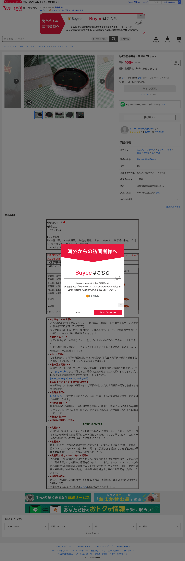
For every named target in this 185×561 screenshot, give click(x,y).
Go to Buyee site (108, 312)
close (77, 312)
